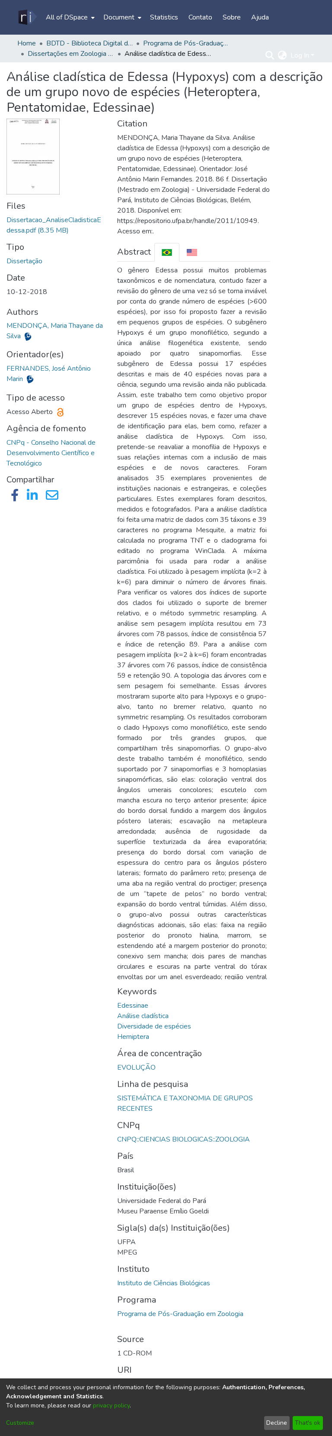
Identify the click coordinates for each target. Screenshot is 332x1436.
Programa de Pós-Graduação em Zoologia (180, 1314)
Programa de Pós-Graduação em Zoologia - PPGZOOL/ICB (186, 43)
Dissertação (24, 261)
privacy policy (111, 1405)
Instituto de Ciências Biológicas (163, 1283)
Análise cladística (143, 1016)
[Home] (27, 17)
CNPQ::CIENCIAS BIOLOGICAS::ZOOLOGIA (183, 1139)
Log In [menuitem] (299, 55)
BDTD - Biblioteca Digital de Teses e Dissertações (89, 43)
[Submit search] (270, 55)
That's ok (307, 1423)
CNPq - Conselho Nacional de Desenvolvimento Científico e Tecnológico (51, 453)
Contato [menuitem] (200, 17)
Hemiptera (133, 1036)
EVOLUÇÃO (136, 1067)
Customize (20, 1423)
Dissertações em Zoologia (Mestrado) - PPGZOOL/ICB (71, 53)
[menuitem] (69, 17)
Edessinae (132, 1005)
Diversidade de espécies (154, 1026)
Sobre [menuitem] (232, 17)
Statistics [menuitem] (164, 17)
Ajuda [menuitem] (260, 17)
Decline (276, 1423)
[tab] (166, 252)
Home (26, 43)
